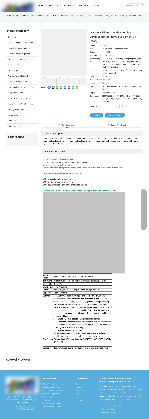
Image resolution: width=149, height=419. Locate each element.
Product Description (67, 125)
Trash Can (12, 120)
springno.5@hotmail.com (111, 406)
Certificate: (94, 96)
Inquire (96, 115)
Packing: (93, 70)
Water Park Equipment (17, 59)
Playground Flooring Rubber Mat (20, 87)
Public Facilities (14, 126)
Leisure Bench (13, 115)
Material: (93, 76)
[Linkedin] (19, 408)
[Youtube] (27, 408)
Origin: (92, 92)
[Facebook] (11, 408)
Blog (77, 394)
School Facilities (14, 65)
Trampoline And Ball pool (18, 76)
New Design (12, 37)
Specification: (95, 55)
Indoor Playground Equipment (20, 48)
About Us (79, 390)
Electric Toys (13, 70)
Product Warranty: (97, 80)
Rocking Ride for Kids (16, 109)
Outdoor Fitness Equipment (19, 54)
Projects (79, 397)
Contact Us (80, 400)
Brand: (92, 49)
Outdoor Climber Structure (19, 81)
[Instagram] (32, 408)
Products (79, 387)
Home (78, 384)
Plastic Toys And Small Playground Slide (23, 104)
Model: (92, 45)
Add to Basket (114, 115)
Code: (92, 52)
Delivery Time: (95, 83)
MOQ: (92, 86)
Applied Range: (95, 60)
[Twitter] (23, 408)
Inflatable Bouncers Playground (20, 98)
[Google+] (15, 408)
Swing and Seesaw (15, 93)
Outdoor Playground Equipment (20, 42)
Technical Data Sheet (117, 125)
